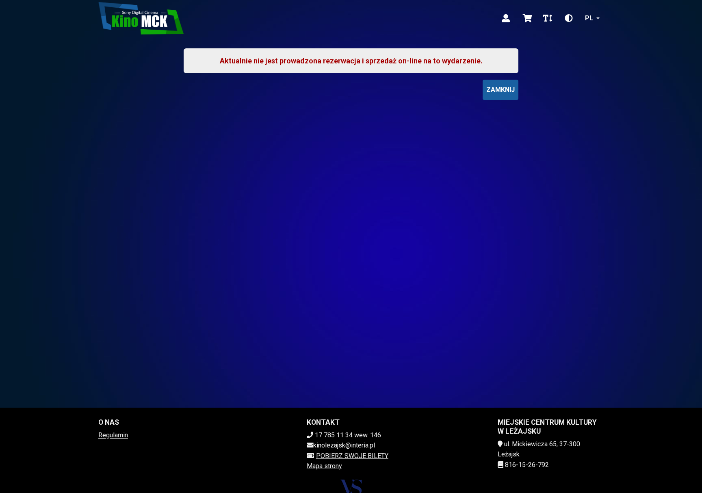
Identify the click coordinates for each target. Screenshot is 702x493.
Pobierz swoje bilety (352, 456)
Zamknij (500, 89)
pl (589, 18)
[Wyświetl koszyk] (527, 18)
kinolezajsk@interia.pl (344, 445)
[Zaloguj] (505, 18)
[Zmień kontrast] (569, 18)
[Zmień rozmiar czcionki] (548, 18)
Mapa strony (324, 466)
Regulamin (113, 435)
